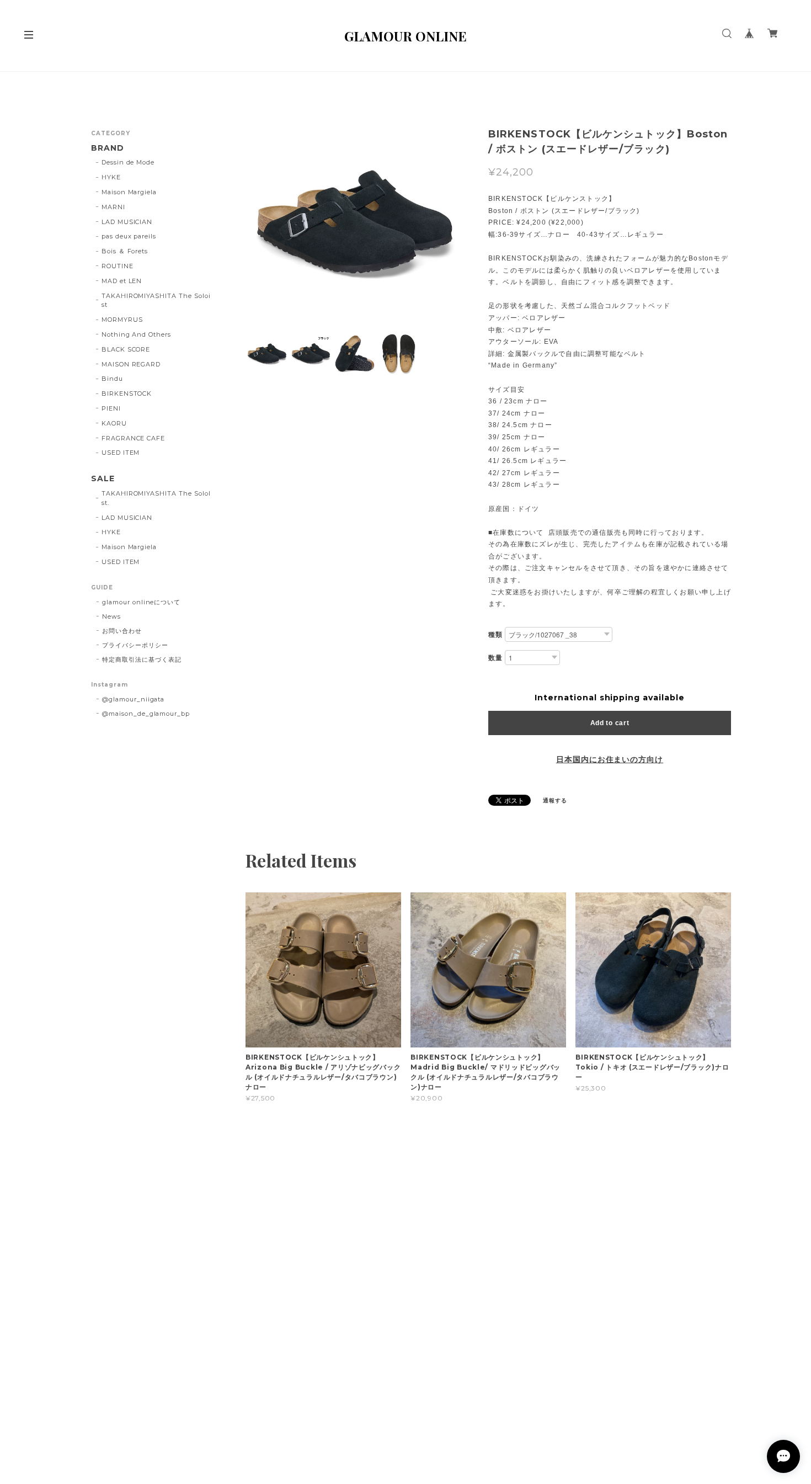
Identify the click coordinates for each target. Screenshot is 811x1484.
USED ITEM (121, 452)
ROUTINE (118, 266)
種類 (495, 634)
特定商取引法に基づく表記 (142, 659)
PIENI (111, 408)
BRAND (107, 148)
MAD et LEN (122, 281)
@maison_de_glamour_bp (146, 713)
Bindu (112, 378)
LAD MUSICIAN (127, 222)
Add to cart (609, 723)
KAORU (114, 423)
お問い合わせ (122, 631)
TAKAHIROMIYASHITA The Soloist (156, 300)
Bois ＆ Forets (125, 251)
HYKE (111, 177)
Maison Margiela (129, 192)
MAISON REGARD (131, 364)
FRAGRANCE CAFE (133, 438)
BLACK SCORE (126, 349)
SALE (103, 478)
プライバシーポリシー (135, 645)
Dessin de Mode (128, 162)
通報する (555, 800)
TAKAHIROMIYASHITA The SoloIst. (156, 498)
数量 (495, 657)
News (111, 616)
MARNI (113, 207)
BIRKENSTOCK (127, 393)
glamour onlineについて (141, 602)
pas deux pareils (129, 236)
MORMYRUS (122, 319)
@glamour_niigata (133, 699)
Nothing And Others (136, 334)
